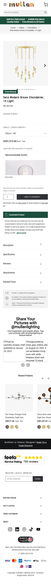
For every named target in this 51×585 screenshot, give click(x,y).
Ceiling (21, 28)
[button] (17, 89)
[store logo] (21, 4)
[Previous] (44, 378)
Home (13, 28)
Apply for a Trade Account (16, 19)
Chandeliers (32, 28)
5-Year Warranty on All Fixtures (33, 22)
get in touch (21, 233)
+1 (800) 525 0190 (25, 553)
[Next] (49, 378)
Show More (9, 177)
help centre (22, 203)
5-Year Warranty (10, 92)
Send (38, 479)
